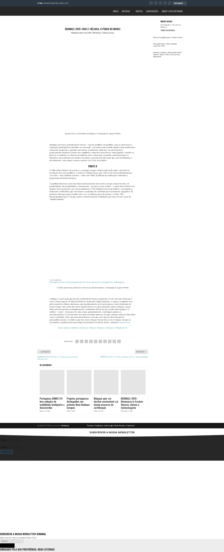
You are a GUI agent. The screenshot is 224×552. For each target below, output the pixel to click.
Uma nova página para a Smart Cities (56, 3)
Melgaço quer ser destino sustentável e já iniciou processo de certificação (106, 403)
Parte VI (95, 328)
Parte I (61, 328)
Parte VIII (114, 328)
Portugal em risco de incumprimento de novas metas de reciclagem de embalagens (86, 282)
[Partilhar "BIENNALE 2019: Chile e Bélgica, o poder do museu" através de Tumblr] (91, 341)
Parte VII (104, 328)
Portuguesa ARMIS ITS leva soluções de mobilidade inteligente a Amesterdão (52, 403)
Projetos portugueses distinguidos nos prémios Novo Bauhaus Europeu (78, 403)
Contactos (130, 426)
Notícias (126, 11)
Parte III (69, 328)
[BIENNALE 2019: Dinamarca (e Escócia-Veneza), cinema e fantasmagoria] (133, 382)
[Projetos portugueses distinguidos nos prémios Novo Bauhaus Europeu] (79, 382)
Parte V (86, 328)
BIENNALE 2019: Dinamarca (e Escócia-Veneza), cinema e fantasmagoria (132, 403)
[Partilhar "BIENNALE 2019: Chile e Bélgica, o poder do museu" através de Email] (114, 341)
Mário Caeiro (84, 32)
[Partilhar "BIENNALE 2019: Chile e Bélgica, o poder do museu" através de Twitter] (81, 341)
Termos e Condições (95, 426)
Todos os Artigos (168, 30)
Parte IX (123, 328)
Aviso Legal (108, 426)
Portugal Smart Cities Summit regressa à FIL (165, 45)
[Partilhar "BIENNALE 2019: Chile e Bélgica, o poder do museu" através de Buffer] (105, 341)
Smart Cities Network (172, 11)
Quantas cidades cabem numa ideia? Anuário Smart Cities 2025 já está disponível (167, 54)
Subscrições (152, 11)
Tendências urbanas (108, 32)
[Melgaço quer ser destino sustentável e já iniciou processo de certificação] (106, 382)
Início (115, 11)
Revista (139, 11)
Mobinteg (65, 426)
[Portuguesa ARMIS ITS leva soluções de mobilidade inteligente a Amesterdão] (52, 382)
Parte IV (78, 328)
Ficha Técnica (119, 426)
